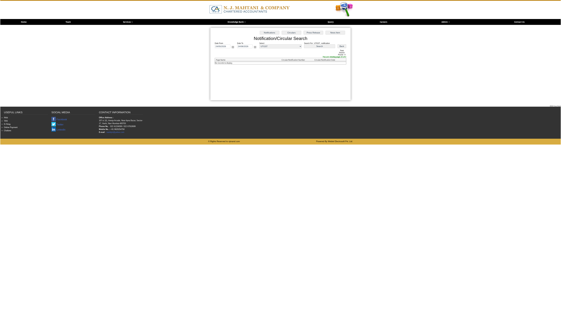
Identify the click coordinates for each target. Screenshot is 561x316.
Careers (383, 22)
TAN (6, 121)
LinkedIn (61, 129)
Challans (7, 130)
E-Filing (7, 124)
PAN (6, 118)
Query (331, 22)
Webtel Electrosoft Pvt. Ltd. (340, 141)
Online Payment (11, 127)
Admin (444, 22)
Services (127, 22)
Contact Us (519, 22)
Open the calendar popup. (232, 47)
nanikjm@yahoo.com (115, 132)
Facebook (62, 119)
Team (68, 22)
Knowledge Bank (236, 22)
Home (24, 22)
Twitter (60, 124)
